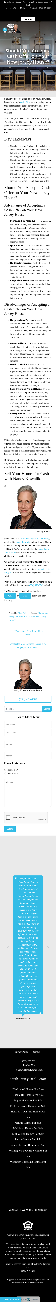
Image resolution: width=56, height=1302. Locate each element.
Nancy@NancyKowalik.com (29, 1070)
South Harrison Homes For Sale (28, 1145)
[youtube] (45, 13)
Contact (36, 1052)
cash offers (25, 102)
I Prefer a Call (13, 773)
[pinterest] (38, 13)
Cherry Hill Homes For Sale (28, 1094)
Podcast (28, 19)
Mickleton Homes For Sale (28, 1128)
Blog (20, 613)
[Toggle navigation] (50, 28)
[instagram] (17, 13)
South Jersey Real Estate (28, 1079)
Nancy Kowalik (23, 542)
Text (25, 595)
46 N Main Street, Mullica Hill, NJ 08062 (21, 8)
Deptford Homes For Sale (28, 1100)
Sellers (26, 613)
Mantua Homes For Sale (28, 1122)
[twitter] (24, 13)
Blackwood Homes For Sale (28, 1089)
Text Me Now (29, 1065)
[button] (7, 947)
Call (10, 595)
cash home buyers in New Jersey (34, 538)
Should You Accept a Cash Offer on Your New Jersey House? (29, 616)
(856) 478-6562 (45, 8)
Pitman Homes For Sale (28, 1139)
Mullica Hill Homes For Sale (28, 1133)
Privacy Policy (21, 1052)
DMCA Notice (28, 1271)
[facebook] (10, 13)
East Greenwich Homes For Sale (28, 1106)
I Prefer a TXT (13, 770)
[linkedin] (31, 13)
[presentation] (26, 817)
